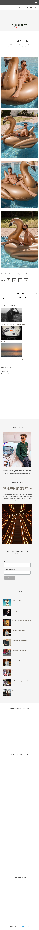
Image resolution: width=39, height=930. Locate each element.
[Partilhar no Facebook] (8, 280)
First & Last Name (9, 569)
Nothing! (14, 611)
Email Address (8, 562)
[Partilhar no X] (14, 280)
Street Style (18, 274)
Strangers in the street (19, 651)
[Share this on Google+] (20, 280)
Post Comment (30, 46)
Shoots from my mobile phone (21, 671)
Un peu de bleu (16, 601)
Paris (13, 691)
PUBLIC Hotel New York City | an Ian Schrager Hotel (17, 489)
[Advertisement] (19, 807)
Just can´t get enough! (18, 631)
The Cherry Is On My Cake (28, 926)
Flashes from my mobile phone (21, 681)
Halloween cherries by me (20, 661)
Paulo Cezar (9, 274)
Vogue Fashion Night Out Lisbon (21, 621)
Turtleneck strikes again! (19, 641)
